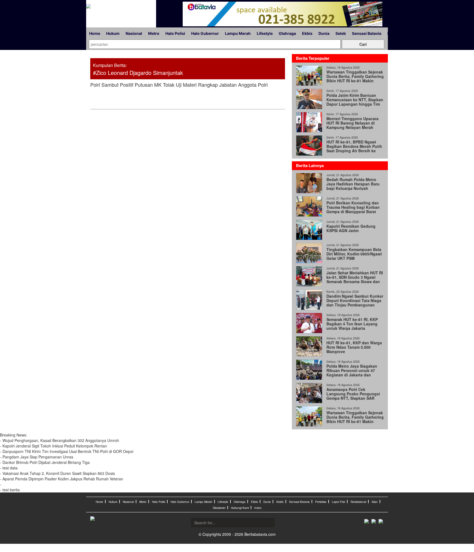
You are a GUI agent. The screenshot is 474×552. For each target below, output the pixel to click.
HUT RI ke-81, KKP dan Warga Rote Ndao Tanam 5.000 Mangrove (354, 347)
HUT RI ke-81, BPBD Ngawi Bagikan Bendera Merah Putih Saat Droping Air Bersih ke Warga (354, 148)
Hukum (113, 33)
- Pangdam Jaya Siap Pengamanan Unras (36, 457)
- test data (9, 468)
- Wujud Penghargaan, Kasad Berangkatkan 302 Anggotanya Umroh (59, 440)
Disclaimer (219, 508)
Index (257, 508)
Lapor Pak (338, 502)
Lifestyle (265, 33)
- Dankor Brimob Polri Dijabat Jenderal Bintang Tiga (45, 462)
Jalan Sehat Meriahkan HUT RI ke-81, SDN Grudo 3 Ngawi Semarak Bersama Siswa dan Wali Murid (354, 279)
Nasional (134, 33)
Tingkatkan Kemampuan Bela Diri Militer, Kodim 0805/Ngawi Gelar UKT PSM (354, 254)
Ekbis (307, 33)
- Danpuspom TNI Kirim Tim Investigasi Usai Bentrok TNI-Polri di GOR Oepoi (66, 451)
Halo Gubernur (205, 33)
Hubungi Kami (240, 508)
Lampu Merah (238, 33)
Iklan (375, 502)
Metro (153, 33)
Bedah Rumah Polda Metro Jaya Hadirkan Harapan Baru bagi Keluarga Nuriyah (353, 184)
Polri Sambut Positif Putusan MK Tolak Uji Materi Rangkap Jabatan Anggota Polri (179, 84)
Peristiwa (320, 502)
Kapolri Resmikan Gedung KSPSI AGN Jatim (351, 228)
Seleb (340, 33)
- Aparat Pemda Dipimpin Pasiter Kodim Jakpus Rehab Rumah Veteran (61, 478)
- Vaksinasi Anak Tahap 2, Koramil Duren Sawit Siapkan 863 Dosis (57, 473)
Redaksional (358, 502)
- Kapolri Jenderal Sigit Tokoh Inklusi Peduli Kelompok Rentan (54, 446)
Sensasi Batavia (366, 33)
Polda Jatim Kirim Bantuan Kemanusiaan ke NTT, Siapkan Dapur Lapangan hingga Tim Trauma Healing (354, 101)
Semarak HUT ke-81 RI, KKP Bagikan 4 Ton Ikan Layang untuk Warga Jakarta (352, 324)
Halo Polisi (175, 33)
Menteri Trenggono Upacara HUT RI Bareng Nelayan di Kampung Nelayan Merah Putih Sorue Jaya (352, 125)
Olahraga (287, 33)
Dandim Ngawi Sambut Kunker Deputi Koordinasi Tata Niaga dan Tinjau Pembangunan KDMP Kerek (354, 302)
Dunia (323, 33)
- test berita (10, 489)
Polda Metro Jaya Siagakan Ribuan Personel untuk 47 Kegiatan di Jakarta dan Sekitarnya (351, 372)
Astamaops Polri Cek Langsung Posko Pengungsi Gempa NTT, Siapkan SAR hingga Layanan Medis (353, 396)
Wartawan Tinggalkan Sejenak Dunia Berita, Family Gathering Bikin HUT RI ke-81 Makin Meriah (355, 78)
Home (94, 33)
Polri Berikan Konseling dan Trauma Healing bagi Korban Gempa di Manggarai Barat (353, 207)
